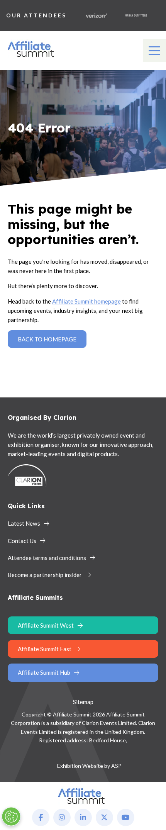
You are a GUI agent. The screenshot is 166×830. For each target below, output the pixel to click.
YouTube (125, 817)
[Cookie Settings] (11, 816)
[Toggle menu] (154, 50)
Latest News (24, 523)
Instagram (62, 817)
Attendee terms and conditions (47, 557)
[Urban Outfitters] (132, 15)
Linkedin (83, 817)
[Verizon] (93, 15)
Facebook (40, 817)
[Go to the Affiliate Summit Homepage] (32, 57)
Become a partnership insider (45, 574)
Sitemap (83, 701)
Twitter (104, 817)
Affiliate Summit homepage (86, 301)
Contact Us (22, 540)
